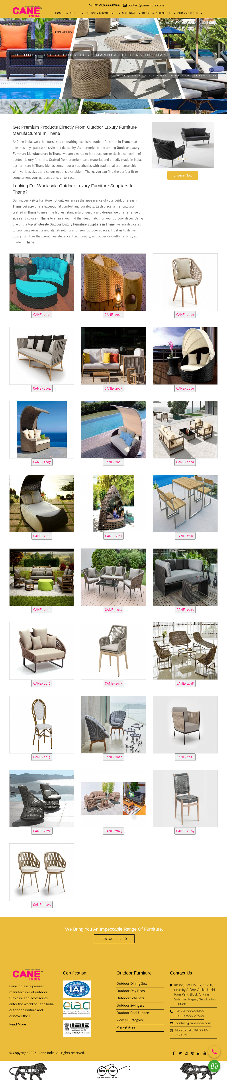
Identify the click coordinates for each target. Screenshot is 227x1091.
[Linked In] (199, 1053)
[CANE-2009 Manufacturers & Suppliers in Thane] (185, 429)
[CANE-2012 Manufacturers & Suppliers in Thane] (185, 503)
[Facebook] (174, 1053)
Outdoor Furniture (100, 13)
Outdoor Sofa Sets (130, 998)
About (74, 13)
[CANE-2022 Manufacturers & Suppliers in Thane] (41, 798)
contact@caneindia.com (193, 1023)
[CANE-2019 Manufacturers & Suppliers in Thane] (41, 724)
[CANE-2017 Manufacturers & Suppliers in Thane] (113, 650)
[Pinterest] (192, 1053)
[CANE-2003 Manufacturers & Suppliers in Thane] (185, 281)
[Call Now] (214, 1052)
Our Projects (187, 13)
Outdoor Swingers (130, 1005)
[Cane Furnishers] (27, 7)
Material (128, 13)
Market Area (125, 1027)
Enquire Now (183, 175)
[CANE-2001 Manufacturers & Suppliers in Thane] (41, 281)
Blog (145, 13)
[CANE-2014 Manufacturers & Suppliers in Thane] (113, 577)
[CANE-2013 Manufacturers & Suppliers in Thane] (41, 577)
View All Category (129, 1020)
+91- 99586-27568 (189, 1015)
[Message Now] (214, 1066)
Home (59, 13)
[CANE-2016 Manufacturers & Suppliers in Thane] (41, 650)
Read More (17, 1024)
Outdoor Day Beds (130, 990)
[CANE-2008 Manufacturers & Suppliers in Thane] (113, 429)
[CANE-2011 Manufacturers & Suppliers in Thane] (113, 503)
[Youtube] (205, 1053)
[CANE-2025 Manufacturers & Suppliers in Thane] (41, 872)
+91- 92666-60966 (189, 1011)
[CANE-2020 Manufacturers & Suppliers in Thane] (113, 724)
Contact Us (63, 32)
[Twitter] (180, 1053)
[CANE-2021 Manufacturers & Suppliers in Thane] (185, 724)
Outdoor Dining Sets (131, 983)
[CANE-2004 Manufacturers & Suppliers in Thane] (41, 355)
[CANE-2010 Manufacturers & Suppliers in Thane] (41, 503)
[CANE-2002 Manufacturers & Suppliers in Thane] (113, 281)
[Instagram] (186, 1053)
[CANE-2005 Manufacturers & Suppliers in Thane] (113, 355)
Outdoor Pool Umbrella (134, 1012)
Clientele (163, 13)
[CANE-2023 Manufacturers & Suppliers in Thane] (113, 798)
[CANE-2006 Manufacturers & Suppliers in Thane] (185, 355)
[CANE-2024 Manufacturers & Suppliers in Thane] (185, 798)
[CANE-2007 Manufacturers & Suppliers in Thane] (41, 429)
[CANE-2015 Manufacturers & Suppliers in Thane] (185, 577)
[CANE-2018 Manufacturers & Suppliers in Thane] (185, 650)
